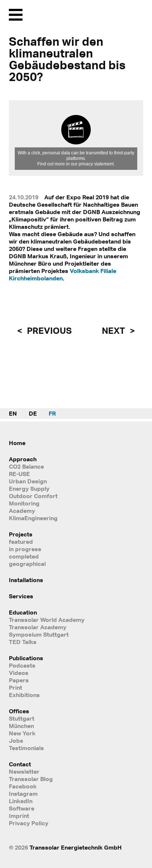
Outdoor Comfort (33, 496)
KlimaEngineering (33, 518)
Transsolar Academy (37, 627)
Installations (26, 580)
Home (17, 443)
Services (21, 596)
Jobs (16, 740)
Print (15, 687)
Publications (26, 658)
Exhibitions (24, 695)
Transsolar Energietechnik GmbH (76, 847)
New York (22, 733)
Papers (19, 680)
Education (23, 612)
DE (33, 413)
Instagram (23, 793)
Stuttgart (21, 718)
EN (13, 413)
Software (21, 808)
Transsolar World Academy (46, 619)
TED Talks (23, 641)
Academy (22, 510)
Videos (18, 672)
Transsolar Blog (31, 779)
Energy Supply (29, 488)
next (114, 330)
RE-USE (19, 473)
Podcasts (22, 665)
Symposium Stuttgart (39, 634)
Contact (20, 764)
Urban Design (28, 481)
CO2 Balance (26, 466)
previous (48, 330)
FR (52, 413)
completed (24, 556)
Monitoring (24, 503)
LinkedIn (20, 801)
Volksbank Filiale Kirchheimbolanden (62, 274)
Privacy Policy (28, 823)
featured (21, 541)
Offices (19, 711)
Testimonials (26, 748)
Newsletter (24, 771)
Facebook (23, 786)
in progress (25, 549)
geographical (27, 563)
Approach (23, 459)
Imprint (19, 815)
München (21, 725)
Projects (20, 534)
